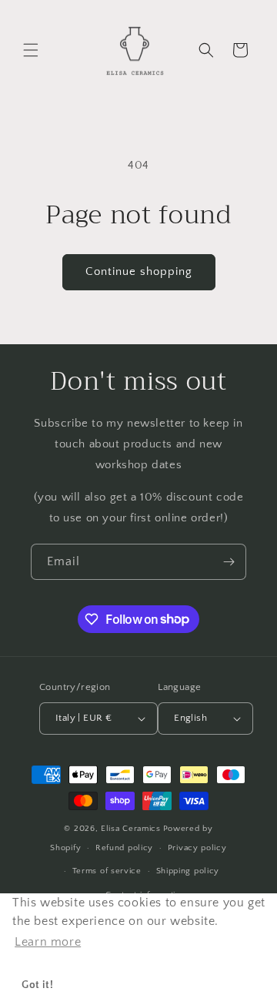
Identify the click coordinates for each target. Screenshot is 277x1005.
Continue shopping (138, 271)
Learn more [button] (48, 942)
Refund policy (124, 848)
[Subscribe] (228, 562)
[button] (31, 50)
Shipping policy (188, 871)
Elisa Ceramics (131, 828)
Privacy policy (197, 848)
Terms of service (107, 871)
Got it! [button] (37, 985)
